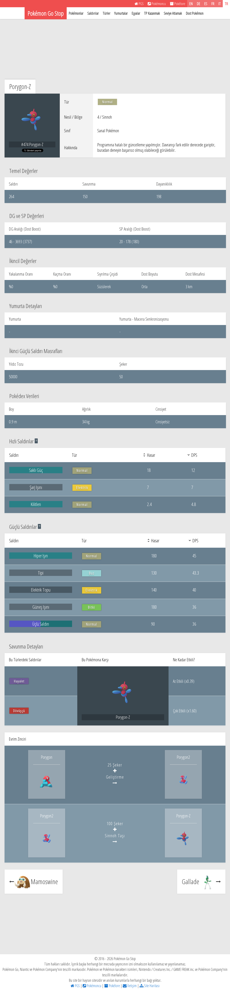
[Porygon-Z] (183, 850)
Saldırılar (93, 13)
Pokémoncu (93, 985)
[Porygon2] (183, 792)
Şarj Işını (36, 487)
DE (198, 3)
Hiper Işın (41, 555)
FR (212, 3)
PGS (77, 985)
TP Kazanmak (152, 13)
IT (219, 3)
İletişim (132, 985)
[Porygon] (46, 792)
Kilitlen (36, 504)
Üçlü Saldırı (40, 624)
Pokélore (114, 985)
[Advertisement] (115, 49)
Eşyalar (136, 13)
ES (205, 3)
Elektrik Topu (41, 590)
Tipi (40, 573)
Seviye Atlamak (173, 13)
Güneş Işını (40, 607)
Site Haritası (151, 985)
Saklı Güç (36, 470)
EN (191, 3)
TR (226, 3)
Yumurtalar (121, 13)
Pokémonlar (76, 13)
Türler (106, 13)
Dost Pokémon (194, 13)
